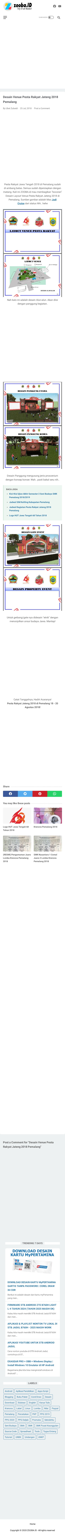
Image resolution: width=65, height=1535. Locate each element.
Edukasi (21, 1402)
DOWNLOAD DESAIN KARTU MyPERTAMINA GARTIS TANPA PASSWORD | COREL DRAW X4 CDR (32, 1286)
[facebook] (54, 6)
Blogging (9, 1397)
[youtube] (59, 6)
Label (18, 1408)
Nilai (46, 1408)
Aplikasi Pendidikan (25, 1391)
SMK (30, 1425)
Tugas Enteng (49, 1431)
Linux (27, 1408)
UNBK (18, 1437)
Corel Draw (36, 1397)
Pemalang (9, 1414)
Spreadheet (25, 1431)
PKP (34, 1414)
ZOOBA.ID (32, 1530)
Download (9, 1402)
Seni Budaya (10, 1425)
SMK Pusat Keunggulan (47, 1425)
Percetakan (23, 1414)
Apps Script (43, 1391)
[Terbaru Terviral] (17, 6)
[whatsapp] (54, 794)
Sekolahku (49, 1420)
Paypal (55, 1408)
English (32, 1402)
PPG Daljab (23, 1420)
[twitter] (25, 794)
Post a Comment (42, 108)
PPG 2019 (45, 1414)
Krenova (9, 1408)
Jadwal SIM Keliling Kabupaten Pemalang (29, 502)
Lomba (37, 1408)
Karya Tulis (44, 1402)
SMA (22, 1425)
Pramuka (36, 1420)
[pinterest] (39, 794)
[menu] (5, 17)
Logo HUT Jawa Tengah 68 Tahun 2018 (28, 515)
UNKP (41, 1437)
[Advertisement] (32, 56)
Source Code (11, 1431)
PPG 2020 (9, 1420)
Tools (37, 1431)
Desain (48, 1397)
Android (8, 1391)
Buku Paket (22, 1397)
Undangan (30, 1437)
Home (32, 1524)
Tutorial (8, 1437)
